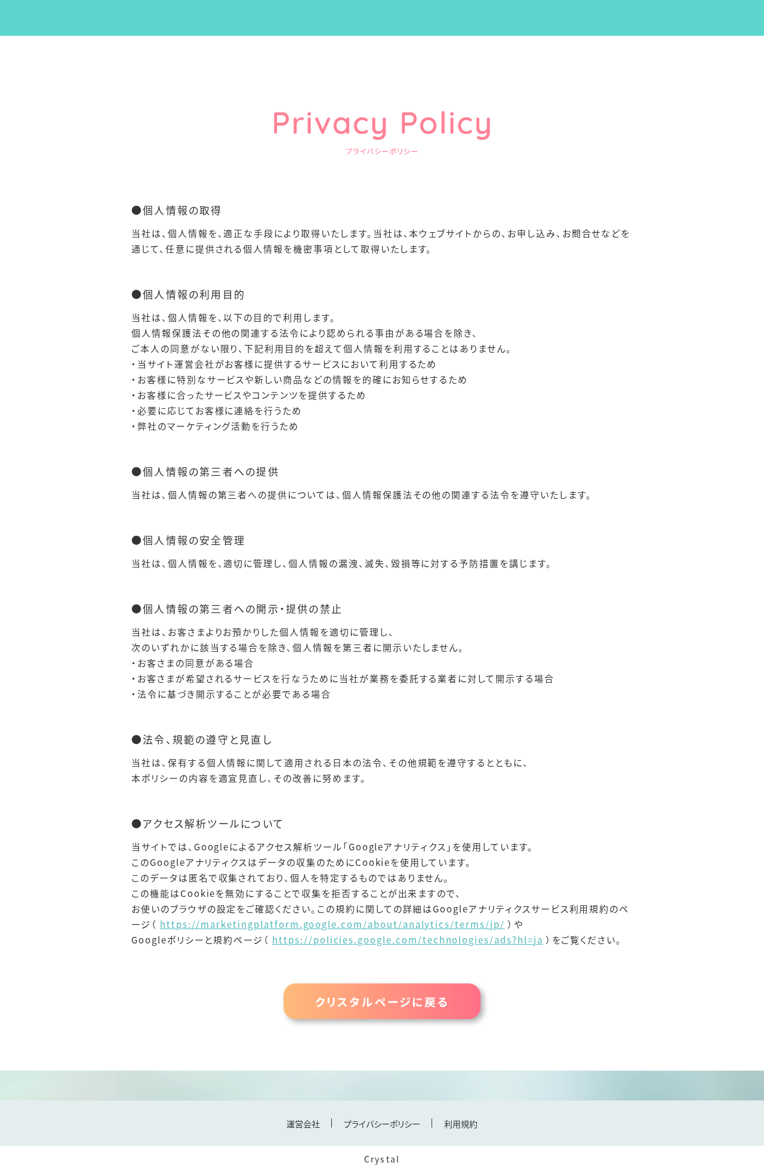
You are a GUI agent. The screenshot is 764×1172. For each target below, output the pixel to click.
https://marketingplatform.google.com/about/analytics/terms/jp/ (332, 924)
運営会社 (303, 1123)
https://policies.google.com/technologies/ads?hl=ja (407, 939)
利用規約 (461, 1123)
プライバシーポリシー (382, 1123)
